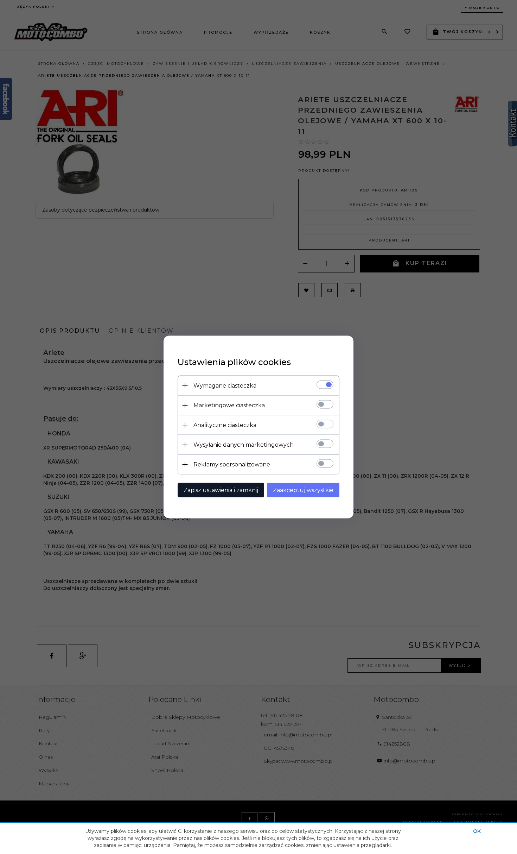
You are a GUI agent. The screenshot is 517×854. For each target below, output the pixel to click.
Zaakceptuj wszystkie (303, 490)
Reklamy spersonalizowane (231, 464)
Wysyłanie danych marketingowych (243, 444)
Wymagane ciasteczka (224, 385)
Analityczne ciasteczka (224, 425)
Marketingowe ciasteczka (229, 405)
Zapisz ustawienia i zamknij (221, 490)
